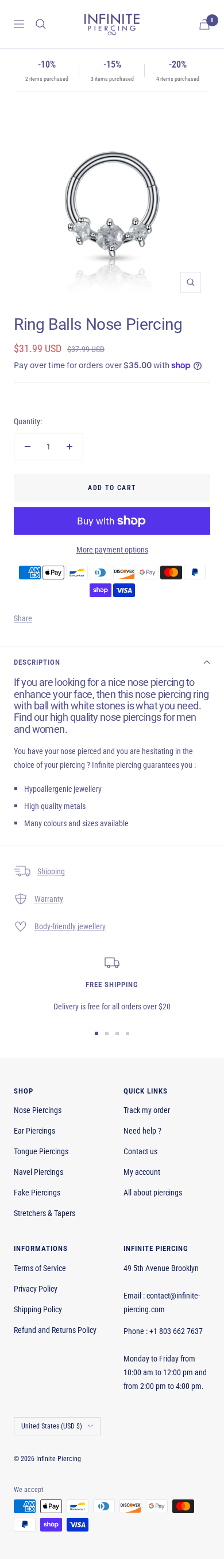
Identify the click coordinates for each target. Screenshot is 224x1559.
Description (37, 662)
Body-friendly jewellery (70, 926)
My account (141, 1172)
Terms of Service (40, 1268)
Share (23, 618)
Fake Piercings (37, 1192)
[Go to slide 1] (96, 1033)
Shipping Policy (38, 1309)
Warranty (48, 898)
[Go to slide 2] (107, 1033)
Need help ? (142, 1130)
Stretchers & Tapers (44, 1213)
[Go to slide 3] (117, 1033)
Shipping (51, 871)
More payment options (112, 549)
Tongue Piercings (41, 1151)
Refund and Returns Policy (55, 1330)
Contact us (140, 1151)
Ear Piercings (34, 1130)
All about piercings (152, 1192)
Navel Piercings (38, 1172)
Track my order (146, 1110)
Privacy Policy (35, 1288)
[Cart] (204, 24)
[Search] (41, 24)
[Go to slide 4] (127, 1033)
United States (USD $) (51, 1426)
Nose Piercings (37, 1110)
